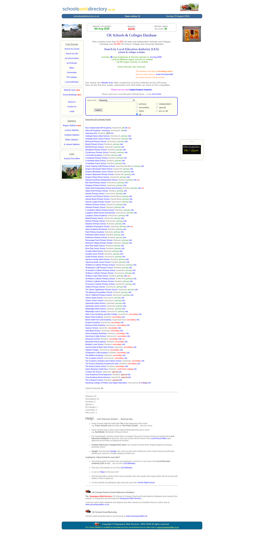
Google (113, 451)
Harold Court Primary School (97, 196)
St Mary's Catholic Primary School (99, 273)
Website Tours (72, 90)
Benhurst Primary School (95, 141)
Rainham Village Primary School (98, 243)
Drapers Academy (92, 322)
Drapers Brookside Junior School (99, 172)
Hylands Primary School (95, 207)
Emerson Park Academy (95, 325)
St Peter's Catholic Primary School (99, 281)
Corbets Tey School (93, 372)
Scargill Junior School (94, 254)
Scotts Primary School (94, 257)
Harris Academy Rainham (96, 333)
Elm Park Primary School (95, 183)
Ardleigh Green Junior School (97, 139)
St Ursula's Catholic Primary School (100, 284)
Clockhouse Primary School (96, 152)
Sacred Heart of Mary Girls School (99, 347)
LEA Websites (129, 463)
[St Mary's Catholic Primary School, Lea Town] (72, 178)
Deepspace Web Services (130, 498)
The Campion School (94, 358)
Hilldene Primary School (95, 205)
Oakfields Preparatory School (97, 226)
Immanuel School (92, 339)
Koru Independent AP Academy (98, 128)
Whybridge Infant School (95, 309)
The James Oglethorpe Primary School (101, 290)
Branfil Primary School (94, 147)
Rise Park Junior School (95, 248)
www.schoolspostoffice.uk (136, 516)
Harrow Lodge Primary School (97, 202)
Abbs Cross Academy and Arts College (101, 314)
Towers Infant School (94, 298)
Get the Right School (146, 483)
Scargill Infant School (94, 251)
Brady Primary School (94, 144)
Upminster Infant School (95, 303)
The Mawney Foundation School (98, 292)
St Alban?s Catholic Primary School (100, 265)
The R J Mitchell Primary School (98, 295)
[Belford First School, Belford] (72, 37)
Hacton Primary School (95, 194)
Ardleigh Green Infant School (97, 136)
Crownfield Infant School (95, 161)
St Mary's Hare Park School (96, 276)
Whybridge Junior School (95, 311)
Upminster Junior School (95, 306)
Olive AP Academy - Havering (97, 130)
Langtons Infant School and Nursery (100, 213)
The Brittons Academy (94, 355)
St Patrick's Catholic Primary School (100, 279)
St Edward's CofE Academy (96, 353)
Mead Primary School (94, 218)
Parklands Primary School (96, 237)
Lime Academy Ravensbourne (97, 377)
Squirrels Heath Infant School (97, 259)
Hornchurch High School (95, 336)
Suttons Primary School (95, 287)
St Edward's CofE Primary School (99, 268)
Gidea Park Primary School (96, 191)
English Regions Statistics (140, 90)
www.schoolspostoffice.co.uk (164, 74)
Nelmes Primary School (95, 221)
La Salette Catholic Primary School (99, 210)
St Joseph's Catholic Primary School (100, 270)
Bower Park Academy (94, 317)
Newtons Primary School (95, 224)
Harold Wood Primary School (97, 199)
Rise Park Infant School (95, 246)
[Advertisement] (192, 90)
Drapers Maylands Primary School (99, 174)
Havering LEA (91, 133)
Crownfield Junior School (95, 163)
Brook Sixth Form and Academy (98, 320)
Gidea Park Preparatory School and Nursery (103, 188)
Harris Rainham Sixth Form (96, 369)
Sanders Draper (92, 350)
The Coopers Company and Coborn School (103, 361)
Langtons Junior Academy (96, 215)
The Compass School (94, 380)
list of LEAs (156, 94)
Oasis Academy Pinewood (96, 229)
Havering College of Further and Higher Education (106, 383)
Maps (102, 472)
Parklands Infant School (95, 235)
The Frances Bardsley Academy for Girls (102, 364)
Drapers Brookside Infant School (98, 169)
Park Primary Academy (94, 232)
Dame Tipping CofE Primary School (100, 166)
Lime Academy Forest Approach (98, 375)
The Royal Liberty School (95, 366)
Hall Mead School (92, 331)
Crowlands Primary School (96, 158)
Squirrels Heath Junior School (97, 262)
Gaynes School (91, 328)
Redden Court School (94, 344)
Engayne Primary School (95, 185)
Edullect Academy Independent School (101, 180)
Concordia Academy (93, 155)
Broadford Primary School (96, 150)
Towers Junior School (94, 301)
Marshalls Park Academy (95, 342)
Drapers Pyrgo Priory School (97, 177)
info (126, 128)
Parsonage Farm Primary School (98, 240)
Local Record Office (158, 438)
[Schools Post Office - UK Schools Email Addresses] (189, 10)
